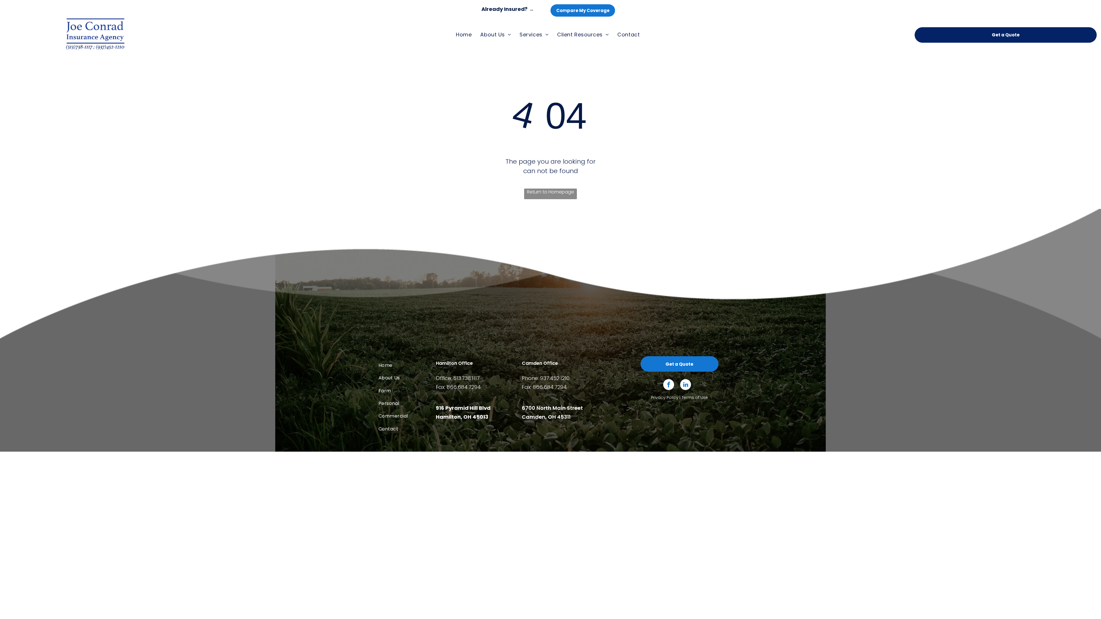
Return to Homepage (550, 192)
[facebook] (668, 385)
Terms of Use (695, 397)
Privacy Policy (664, 397)
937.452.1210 (554, 378)
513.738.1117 (466, 378)
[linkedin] (685, 385)
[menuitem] (464, 34)
